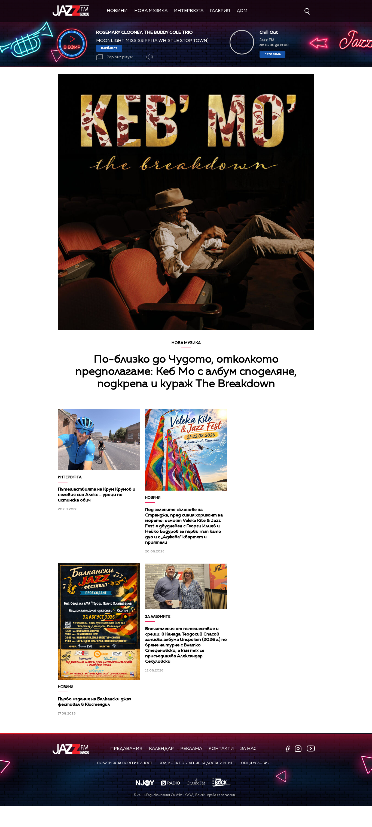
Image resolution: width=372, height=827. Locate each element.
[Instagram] (298, 749)
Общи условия (255, 763)
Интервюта (188, 11)
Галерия (220, 11)
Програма (272, 54)
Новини (117, 11)
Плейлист (109, 48)
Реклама (191, 749)
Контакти (221, 749)
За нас (248, 749)
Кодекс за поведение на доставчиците (196, 763)
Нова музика (150, 11)
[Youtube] (310, 749)
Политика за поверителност (124, 763)
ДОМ (242, 11)
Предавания (126, 749)
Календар (161, 749)
